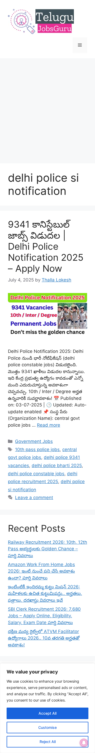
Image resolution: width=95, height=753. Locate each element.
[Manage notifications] (84, 743)
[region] (47, 708)
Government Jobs (34, 441)
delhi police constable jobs (36, 473)
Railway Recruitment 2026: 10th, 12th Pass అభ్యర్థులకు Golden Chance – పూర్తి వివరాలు (47, 549)
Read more (48, 425)
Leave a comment (34, 497)
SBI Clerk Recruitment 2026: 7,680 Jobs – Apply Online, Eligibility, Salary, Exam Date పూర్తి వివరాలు (44, 615)
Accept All (47, 713)
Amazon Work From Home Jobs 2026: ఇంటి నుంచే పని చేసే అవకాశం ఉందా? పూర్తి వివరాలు (41, 571)
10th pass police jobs (37, 449)
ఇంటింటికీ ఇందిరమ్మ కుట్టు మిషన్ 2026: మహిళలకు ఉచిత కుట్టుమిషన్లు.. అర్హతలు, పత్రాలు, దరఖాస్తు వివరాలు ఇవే (45, 593)
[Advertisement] (47, 108)
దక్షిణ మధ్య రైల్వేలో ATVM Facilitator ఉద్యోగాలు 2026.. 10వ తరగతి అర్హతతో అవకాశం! (44, 638)
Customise (47, 727)
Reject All (48, 741)
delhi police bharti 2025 (57, 465)
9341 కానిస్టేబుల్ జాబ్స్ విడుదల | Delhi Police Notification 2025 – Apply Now (45, 246)
